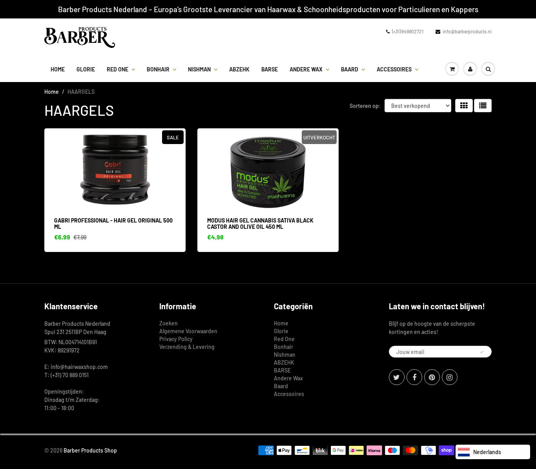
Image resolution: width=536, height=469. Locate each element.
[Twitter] (397, 377)
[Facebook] (414, 377)
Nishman (199, 69)
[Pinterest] (432, 377)
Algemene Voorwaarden (188, 331)
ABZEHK (239, 69)
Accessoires (394, 69)
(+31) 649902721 (407, 31)
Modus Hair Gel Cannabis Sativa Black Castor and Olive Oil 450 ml (260, 223)
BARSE (269, 69)
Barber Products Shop (90, 450)
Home (58, 69)
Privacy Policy (176, 339)
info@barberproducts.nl (467, 31)
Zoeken (168, 323)
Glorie (86, 69)
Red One (117, 69)
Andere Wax (306, 69)
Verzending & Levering (187, 346)
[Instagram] (450, 377)
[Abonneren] (482, 352)
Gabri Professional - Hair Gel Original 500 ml (113, 223)
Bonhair (158, 69)
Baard (349, 69)
